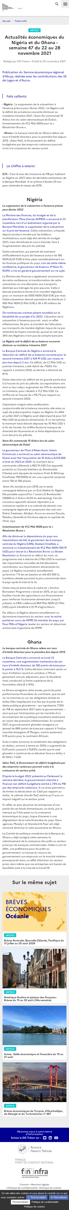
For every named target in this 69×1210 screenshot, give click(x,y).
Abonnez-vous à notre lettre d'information (34, 1132)
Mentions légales (40, 1184)
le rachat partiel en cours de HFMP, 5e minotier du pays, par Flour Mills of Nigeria (33, 620)
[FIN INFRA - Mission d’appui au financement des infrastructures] (34, 1172)
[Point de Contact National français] (34, 1160)
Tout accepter (38, 1197)
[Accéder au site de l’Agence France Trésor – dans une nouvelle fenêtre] (35, 1148)
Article (34, 30)
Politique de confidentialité (22, 1187)
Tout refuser (60, 1197)
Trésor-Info (21, 20)
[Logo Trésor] (28, 9)
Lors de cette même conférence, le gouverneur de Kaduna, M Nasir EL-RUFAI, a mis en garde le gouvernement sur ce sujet (34, 266)
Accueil (6, 20)
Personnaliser (20, 1202)
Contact (24, 1184)
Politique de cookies (50, 1187)
